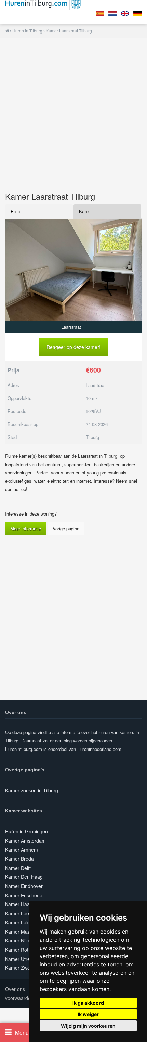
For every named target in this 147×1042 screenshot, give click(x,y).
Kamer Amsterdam (25, 840)
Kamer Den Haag (24, 876)
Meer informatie (25, 528)
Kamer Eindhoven (24, 886)
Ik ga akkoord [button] (88, 1003)
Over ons (15, 989)
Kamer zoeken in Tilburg (31, 790)
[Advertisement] (73, 111)
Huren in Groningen (26, 831)
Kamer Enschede (23, 895)
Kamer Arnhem (21, 849)
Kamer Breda (19, 858)
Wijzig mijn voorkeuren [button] (88, 1026)
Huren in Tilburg (27, 31)
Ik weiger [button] (88, 1014)
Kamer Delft (18, 867)
